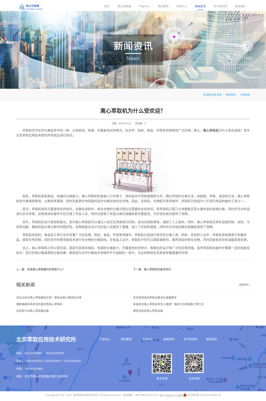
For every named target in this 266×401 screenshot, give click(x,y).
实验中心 (181, 6)
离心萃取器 (124, 6)
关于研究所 (220, 6)
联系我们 (240, 6)
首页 (107, 6)
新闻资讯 (200, 6)
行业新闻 (245, 94)
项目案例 (163, 6)
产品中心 (144, 6)
